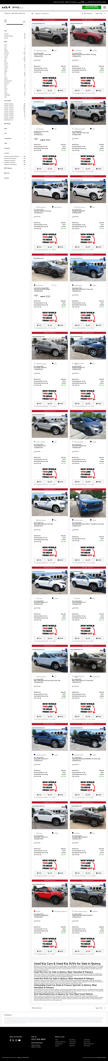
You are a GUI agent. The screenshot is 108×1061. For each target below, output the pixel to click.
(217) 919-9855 (59, 2)
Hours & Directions (91, 8)
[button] (66, 34)
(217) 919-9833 (71, 2)
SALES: (82, 2)
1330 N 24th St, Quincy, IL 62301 (97, 2)
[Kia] (6, 7)
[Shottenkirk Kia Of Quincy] (18, 7)
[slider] (5, 24)
